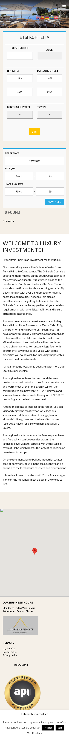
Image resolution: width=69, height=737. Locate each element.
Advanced (54, 201)
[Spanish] (42, 16)
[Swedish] (52, 16)
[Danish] (56, 16)
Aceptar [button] (48, 727)
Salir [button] (60, 727)
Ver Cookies (34, 733)
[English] (38, 16)
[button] (34, 551)
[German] (47, 16)
